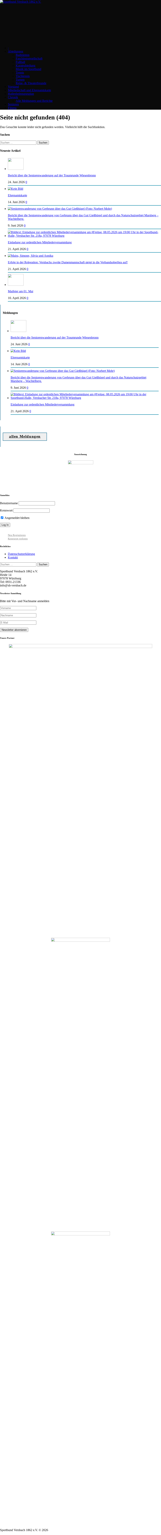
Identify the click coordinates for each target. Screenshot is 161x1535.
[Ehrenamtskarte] (15, 188)
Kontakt (13, 557)
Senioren (13, 104)
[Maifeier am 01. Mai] (16, 284)
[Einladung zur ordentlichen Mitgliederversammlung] (84, 235)
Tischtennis (23, 76)
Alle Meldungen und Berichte (34, 100)
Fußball (20, 62)
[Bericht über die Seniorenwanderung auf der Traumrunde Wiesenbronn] (16, 168)
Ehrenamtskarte (17, 195)
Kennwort (6, 510)
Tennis (20, 72)
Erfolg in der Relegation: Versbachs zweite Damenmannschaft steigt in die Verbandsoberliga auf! (68, 262)
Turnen (20, 79)
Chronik (13, 97)
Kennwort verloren (18, 538)
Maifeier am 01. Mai (20, 291)
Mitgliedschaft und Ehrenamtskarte (29, 90)
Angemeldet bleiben (16, 517)
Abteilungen (15, 51)
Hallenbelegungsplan (21, 93)
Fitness (12, 107)
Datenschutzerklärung (21, 554)
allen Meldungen (25, 436)
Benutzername (9, 503)
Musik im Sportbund (28, 69)
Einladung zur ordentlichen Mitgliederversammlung (40, 242)
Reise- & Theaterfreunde (31, 83)
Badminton (22, 55)
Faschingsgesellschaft (29, 58)
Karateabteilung (25, 65)
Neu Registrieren (17, 535)
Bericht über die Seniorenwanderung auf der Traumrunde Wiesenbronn (52, 175)
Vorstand (13, 86)
